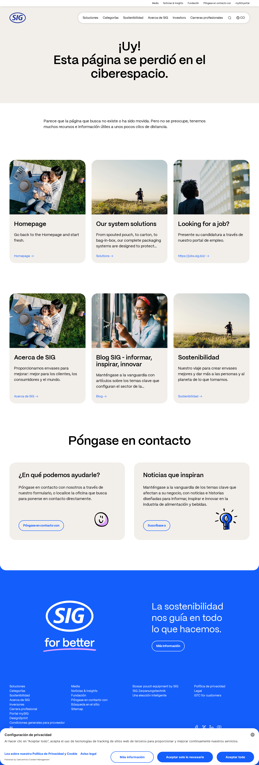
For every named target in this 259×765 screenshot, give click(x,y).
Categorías (111, 18)
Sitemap (77, 709)
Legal (198, 691)
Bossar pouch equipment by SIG (155, 686)
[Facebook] (198, 727)
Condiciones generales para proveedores (37, 725)
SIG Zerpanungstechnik (149, 691)
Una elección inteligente (149, 695)
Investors (179, 18)
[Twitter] (205, 727)
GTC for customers (207, 695)
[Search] (229, 17)
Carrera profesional (23, 709)
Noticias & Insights (173, 3)
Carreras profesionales (206, 18)
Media (155, 3)
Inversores (16, 704)
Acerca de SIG (158, 18)
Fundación (193, 3)
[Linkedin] (213, 727)
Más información (168, 646)
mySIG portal (242, 3)
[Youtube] (220, 727)
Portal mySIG (19, 714)
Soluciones (90, 18)
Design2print (18, 718)
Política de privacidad (209, 686)
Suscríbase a (157, 525)
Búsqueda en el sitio (85, 704)
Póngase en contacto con (217, 3)
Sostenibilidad (133, 18)
